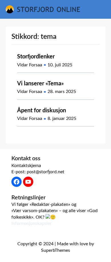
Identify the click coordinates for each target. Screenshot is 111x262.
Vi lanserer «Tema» (40, 83)
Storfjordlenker (36, 57)
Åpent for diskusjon (41, 110)
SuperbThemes (55, 250)
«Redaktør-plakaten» (50, 204)
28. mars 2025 (62, 91)
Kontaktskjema (26, 165)
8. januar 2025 (62, 118)
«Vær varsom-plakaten (33, 210)
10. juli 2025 (60, 65)
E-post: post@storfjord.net (37, 172)
